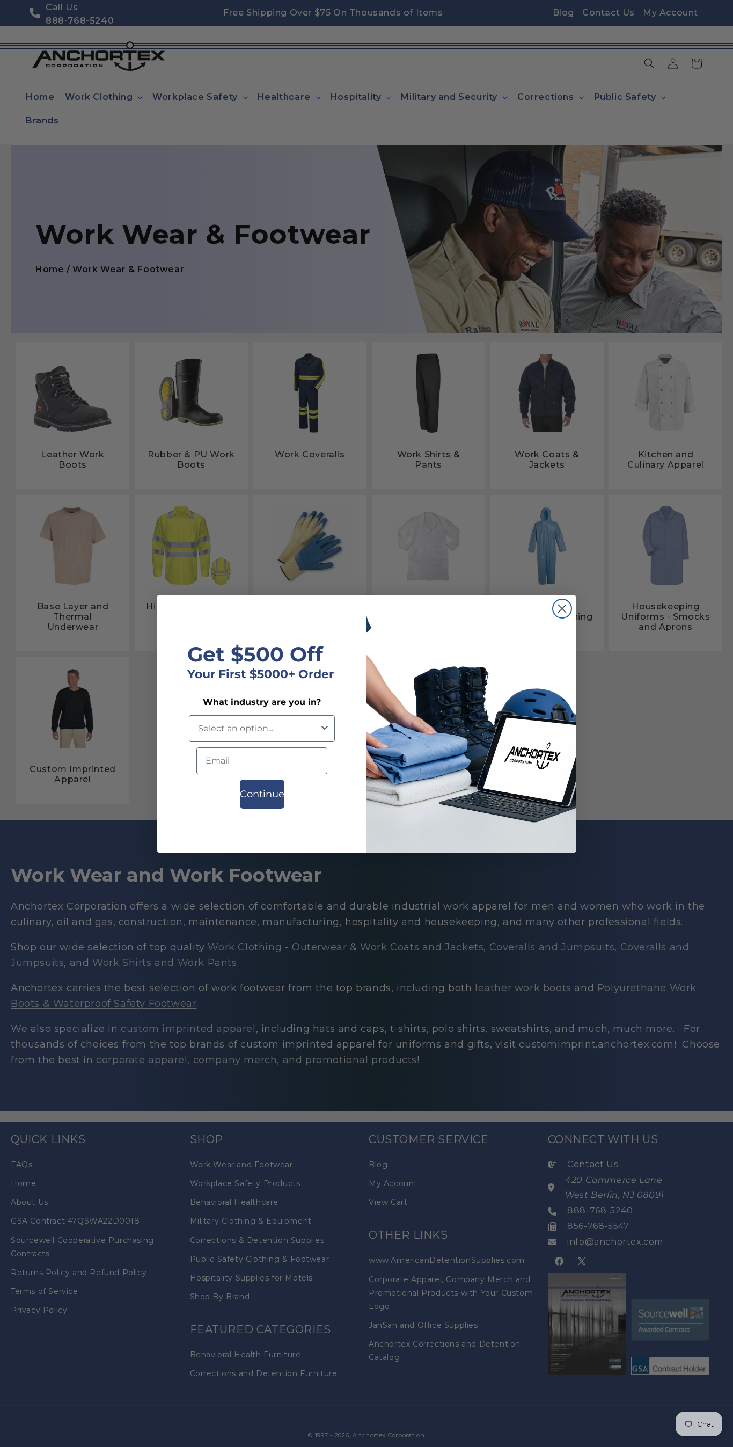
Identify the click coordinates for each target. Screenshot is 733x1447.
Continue (262, 794)
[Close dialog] (562, 608)
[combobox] (258, 728)
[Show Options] (324, 728)
